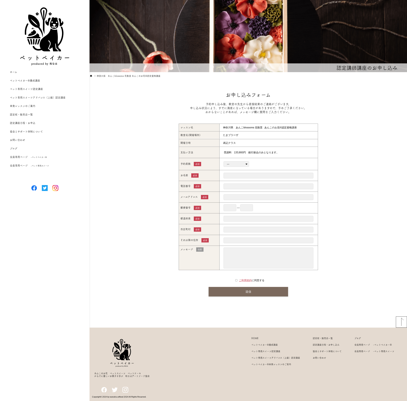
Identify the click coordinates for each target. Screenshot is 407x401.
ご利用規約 (245, 280)
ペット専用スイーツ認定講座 (26, 89)
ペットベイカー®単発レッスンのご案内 (271, 364)
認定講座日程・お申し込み (326, 345)
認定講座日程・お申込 (22, 123)
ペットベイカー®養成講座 (25, 80)
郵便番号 (190, 207)
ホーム (13, 72)
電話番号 (190, 186)
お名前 (188, 175)
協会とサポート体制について (26, 131)
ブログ (13, 148)
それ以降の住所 (193, 240)
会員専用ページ (28, 157)
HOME (254, 338)
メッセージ (191, 249)
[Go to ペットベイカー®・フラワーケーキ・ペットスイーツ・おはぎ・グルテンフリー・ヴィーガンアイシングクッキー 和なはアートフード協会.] (91, 76)
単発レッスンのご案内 (22, 106)
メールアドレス (193, 197)
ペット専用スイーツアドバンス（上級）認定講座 (38, 97)
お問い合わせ (17, 140)
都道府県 (190, 218)
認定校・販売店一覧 (21, 114)
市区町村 (190, 229)
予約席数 (190, 164)
